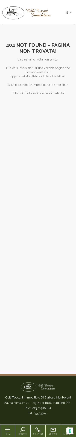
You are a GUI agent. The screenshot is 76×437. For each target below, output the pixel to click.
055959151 (41, 413)
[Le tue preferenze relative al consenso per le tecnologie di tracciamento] (69, 431)
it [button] (67, 12)
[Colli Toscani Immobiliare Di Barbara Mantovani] (26, 12)
